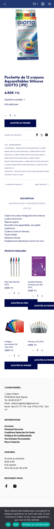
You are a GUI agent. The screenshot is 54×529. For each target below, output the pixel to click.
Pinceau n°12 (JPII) (36, 341)
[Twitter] (42, 135)
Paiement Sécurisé (13, 429)
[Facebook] (37, 135)
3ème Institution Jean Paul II (28, 148)
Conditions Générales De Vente (19, 432)
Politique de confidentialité (35, 524)
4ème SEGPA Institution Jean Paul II (30, 155)
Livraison (9, 426)
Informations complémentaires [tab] (27, 204)
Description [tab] (27, 199)
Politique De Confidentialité (18, 435)
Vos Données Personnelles (17, 438)
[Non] (50, 517)
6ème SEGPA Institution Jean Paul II (21, 165)
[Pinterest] (47, 135)
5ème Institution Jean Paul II (16, 158)
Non (16, 524)
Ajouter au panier (21, 303)
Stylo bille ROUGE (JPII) (12, 283)
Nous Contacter (12, 442)
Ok (8, 524)
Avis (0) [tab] (27, 208)
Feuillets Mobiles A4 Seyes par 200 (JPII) (35, 284)
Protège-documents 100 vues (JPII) (10, 344)
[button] (35, 3)
